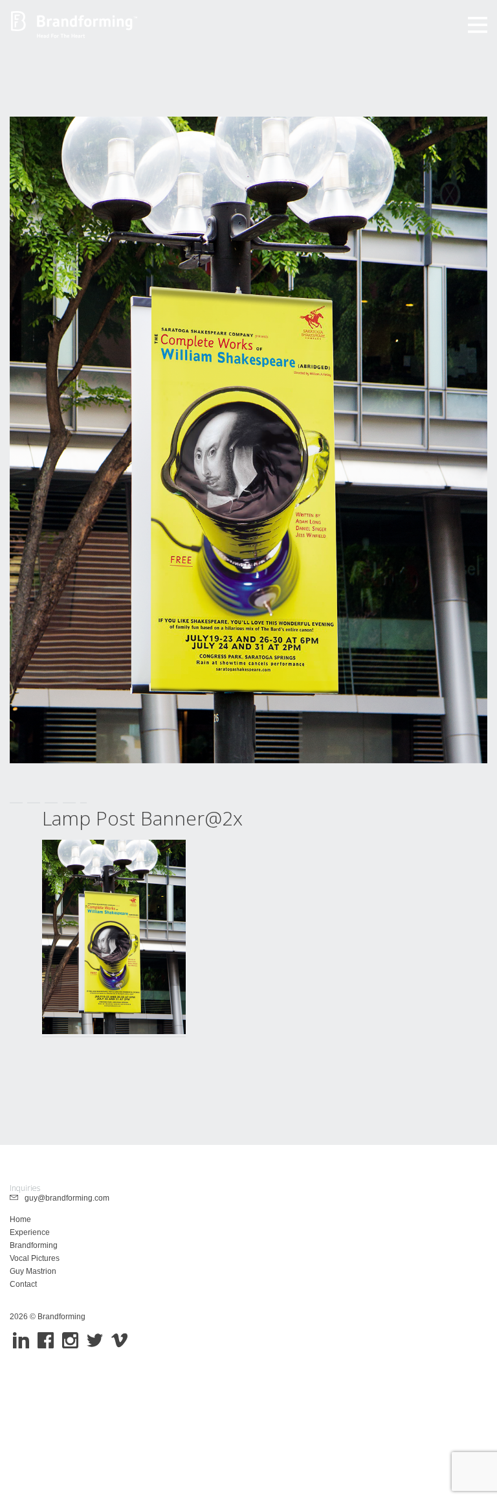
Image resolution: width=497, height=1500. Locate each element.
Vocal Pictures (35, 1258)
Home (20, 1219)
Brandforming (34, 1245)
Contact (23, 1284)
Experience (30, 1232)
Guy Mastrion (33, 1271)
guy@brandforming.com (64, 1198)
